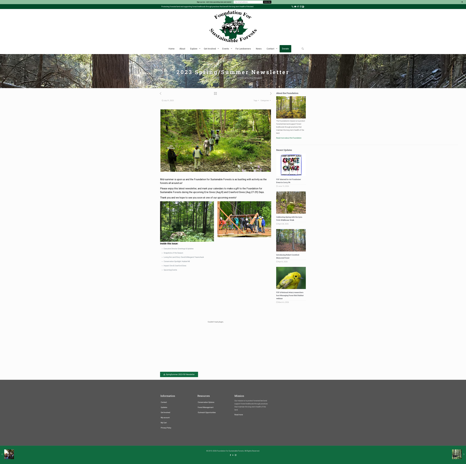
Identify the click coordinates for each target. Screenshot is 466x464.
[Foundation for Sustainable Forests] (233, 43)
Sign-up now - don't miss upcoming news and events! (214, 2)
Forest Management (205, 407)
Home (206, 78)
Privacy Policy (166, 428)
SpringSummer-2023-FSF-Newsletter (180, 374)
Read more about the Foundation (288, 138)
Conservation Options (206, 402)
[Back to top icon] (454, 459)
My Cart (164, 423)
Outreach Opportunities (207, 412)
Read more (238, 415)
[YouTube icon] (233, 455)
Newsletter (228, 78)
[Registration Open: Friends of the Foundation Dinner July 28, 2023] (7, 454)
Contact (164, 402)
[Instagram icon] (236, 455)
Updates (216, 78)
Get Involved (165, 412)
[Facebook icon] (230, 455)
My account (165, 418)
